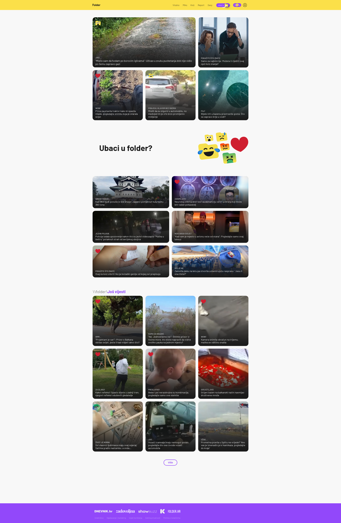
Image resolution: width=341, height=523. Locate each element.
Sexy (210, 5)
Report (201, 5)
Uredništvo (99, 518)
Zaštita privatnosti (152, 518)
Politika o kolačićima (171, 518)
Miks (185, 5)
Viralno (176, 5)
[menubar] (245, 5)
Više (170, 462)
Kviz (192, 5)
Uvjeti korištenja (135, 518)
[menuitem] (245, 5)
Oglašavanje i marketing (116, 518)
